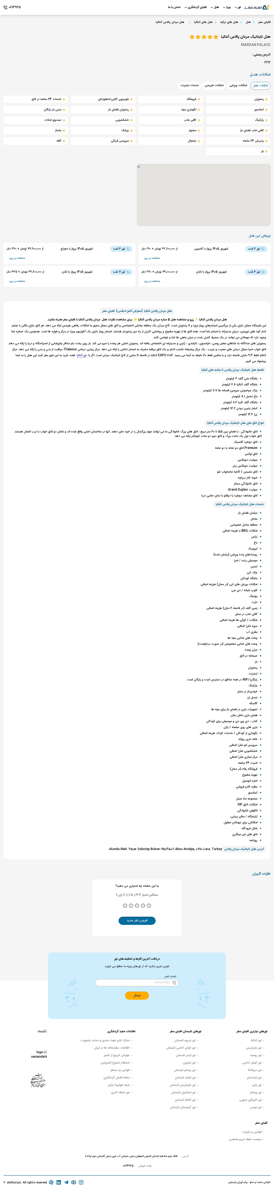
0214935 (128, 1166)
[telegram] (66, 1182)
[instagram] (81, 1182)
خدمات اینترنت (189, 85)
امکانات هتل (260, 85)
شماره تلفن (170, 976)
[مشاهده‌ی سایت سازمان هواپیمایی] (38, 1080)
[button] (137, 995)
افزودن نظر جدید (137, 920)
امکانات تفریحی (214, 85)
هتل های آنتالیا (203, 22)
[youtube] (73, 1182)
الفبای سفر (264, 22)
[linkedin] (58, 1182)
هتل (248, 22)
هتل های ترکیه (229, 22)
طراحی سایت (263, 1182)
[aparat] (51, 1182)
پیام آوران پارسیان (238, 1182)
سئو (251, 1182)
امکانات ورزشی (238, 85)
